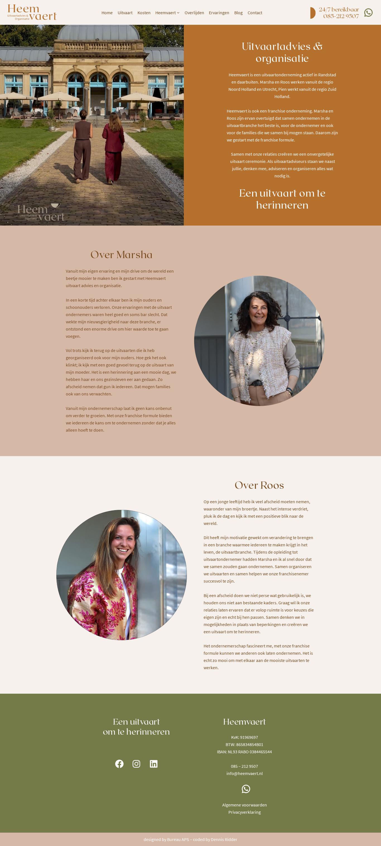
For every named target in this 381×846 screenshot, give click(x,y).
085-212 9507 (341, 16)
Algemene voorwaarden (244, 805)
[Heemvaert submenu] (178, 12)
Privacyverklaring (244, 812)
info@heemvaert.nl (244, 773)
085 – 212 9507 (244, 766)
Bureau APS (178, 839)
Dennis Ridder (224, 839)
